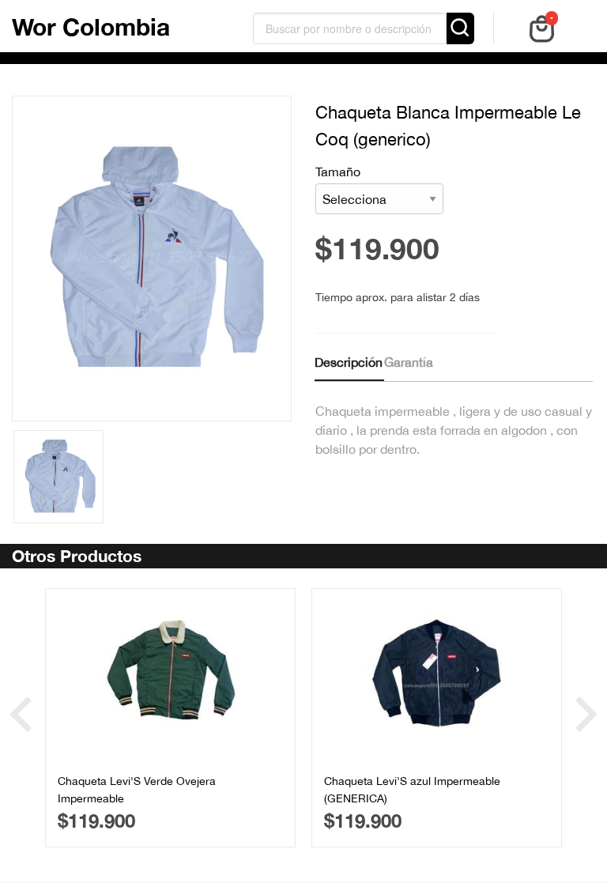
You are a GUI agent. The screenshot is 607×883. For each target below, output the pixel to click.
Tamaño (337, 171)
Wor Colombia (91, 27)
